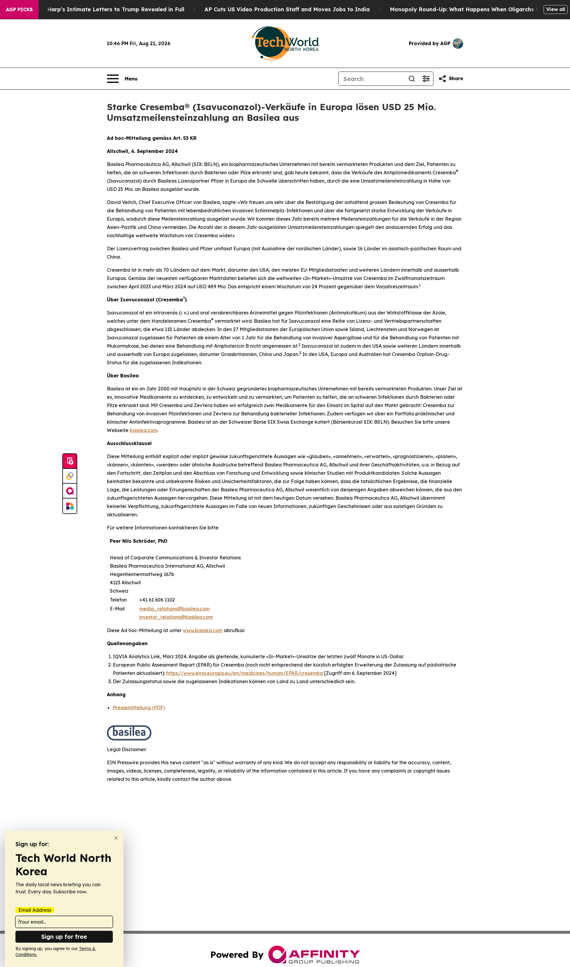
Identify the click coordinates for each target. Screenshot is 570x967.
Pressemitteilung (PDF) (139, 707)
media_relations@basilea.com (174, 609)
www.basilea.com (203, 630)
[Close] (116, 838)
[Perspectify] (70, 476)
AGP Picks (19, 9)
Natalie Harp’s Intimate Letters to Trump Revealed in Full (104, 9)
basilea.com (143, 430)
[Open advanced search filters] (426, 79)
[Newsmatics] (70, 505)
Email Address (34, 910)
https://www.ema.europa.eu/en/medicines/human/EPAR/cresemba (244, 673)
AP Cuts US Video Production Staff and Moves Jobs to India (287, 9)
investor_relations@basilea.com (176, 617)
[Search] (412, 79)
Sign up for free (64, 936)
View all (555, 9)
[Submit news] (70, 461)
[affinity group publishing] (70, 491)
